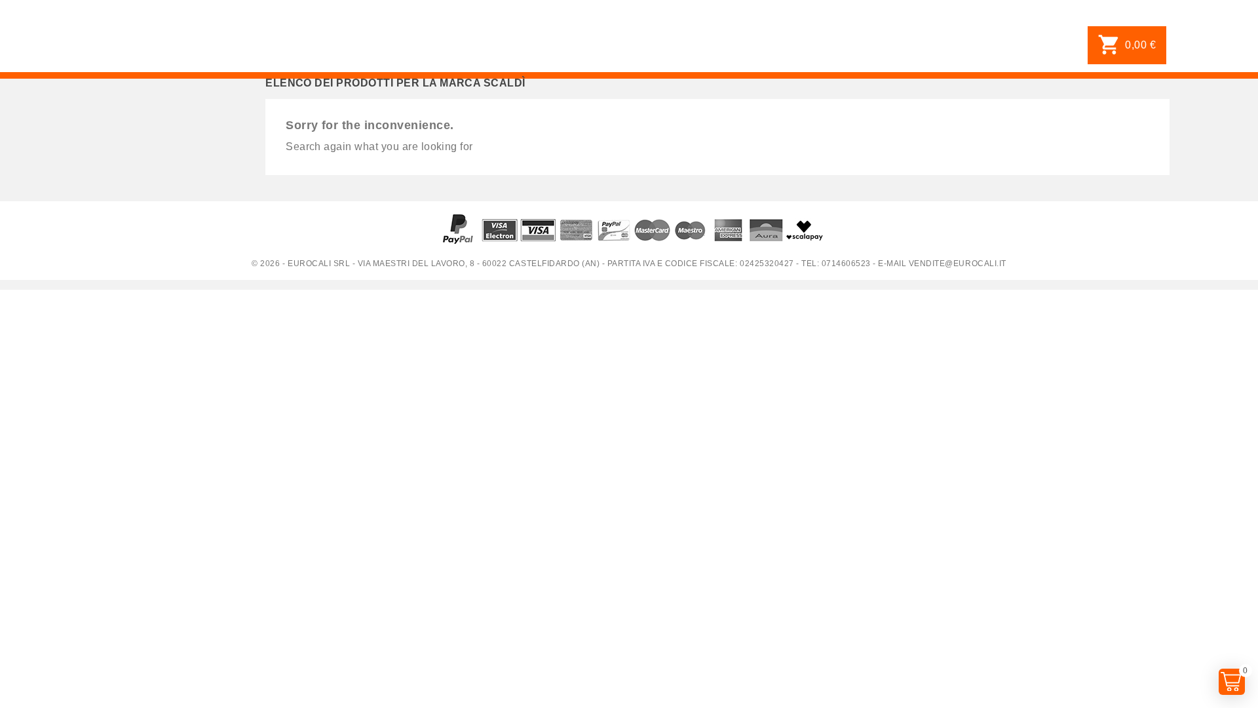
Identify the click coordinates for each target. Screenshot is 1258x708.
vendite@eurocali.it (957, 263)
